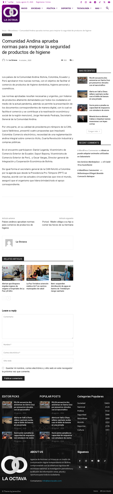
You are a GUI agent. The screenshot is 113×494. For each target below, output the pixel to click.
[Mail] (90, 2)
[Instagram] (86, 2)
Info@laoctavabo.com (52, 480)
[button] (107, 8)
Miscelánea (13, 30)
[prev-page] (4, 298)
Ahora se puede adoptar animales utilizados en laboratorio (93, 153)
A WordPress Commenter (88, 170)
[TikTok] (100, 2)
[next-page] (8, 298)
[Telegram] (95, 2)
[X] (104, 2)
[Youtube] (109, 2)
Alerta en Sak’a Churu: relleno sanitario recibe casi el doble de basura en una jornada (23, 421)
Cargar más (93, 131)
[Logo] (10, 13)
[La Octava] (4, 60)
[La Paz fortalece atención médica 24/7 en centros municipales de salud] (37, 273)
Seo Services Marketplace (88, 161)
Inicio (4, 30)
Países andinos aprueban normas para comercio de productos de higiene (18, 224)
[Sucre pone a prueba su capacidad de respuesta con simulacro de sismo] (82, 107)
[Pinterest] (36, 68)
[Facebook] (81, 2)
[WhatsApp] (43, 68)
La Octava (13, 60)
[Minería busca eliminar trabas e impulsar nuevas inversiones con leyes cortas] (82, 118)
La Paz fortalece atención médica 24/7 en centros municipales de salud (37, 286)
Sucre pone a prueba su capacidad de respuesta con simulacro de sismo (99, 107)
